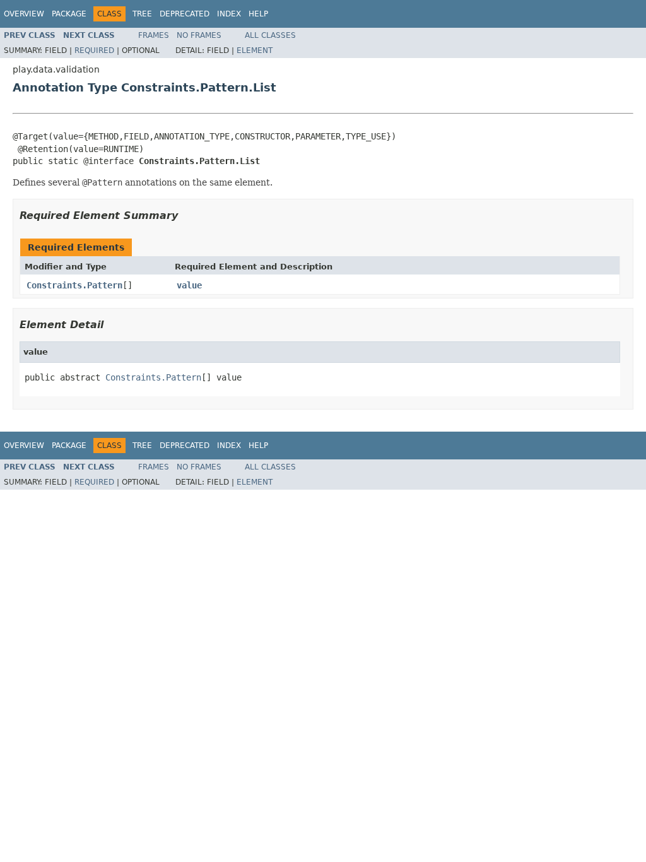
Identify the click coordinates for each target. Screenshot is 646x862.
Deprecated (184, 13)
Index (229, 13)
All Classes (270, 35)
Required (94, 50)
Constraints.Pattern (74, 285)
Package (69, 13)
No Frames (199, 35)
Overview (24, 13)
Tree (142, 13)
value (189, 285)
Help (258, 13)
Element (255, 50)
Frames (153, 35)
